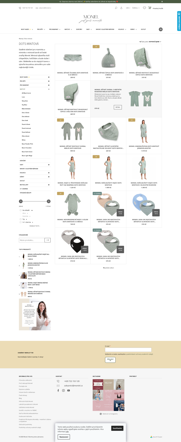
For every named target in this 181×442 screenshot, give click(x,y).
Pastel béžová (26, 132)
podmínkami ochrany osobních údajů (140, 354)
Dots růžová (25, 112)
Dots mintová (26, 109)
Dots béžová (25, 116)
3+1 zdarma (24, 189)
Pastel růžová (26, 124)
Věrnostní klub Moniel (26, 401)
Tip (25, 219)
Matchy (22, 89)
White (23, 140)
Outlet (22, 181)
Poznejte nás (23, 386)
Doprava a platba (24, 389)
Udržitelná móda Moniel (26, 407)
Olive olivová (25, 136)
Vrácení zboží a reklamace (27, 392)
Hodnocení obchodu (25, 416)
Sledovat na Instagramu (110, 414)
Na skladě (28, 210)
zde (67, 431)
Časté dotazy (23, 395)
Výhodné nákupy (25, 193)
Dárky (22, 177)
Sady (21, 165)
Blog (20, 398)
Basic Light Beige (27, 155)
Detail (118, 107)
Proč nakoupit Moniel (25, 383)
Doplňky (23, 161)
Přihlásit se (110, 359)
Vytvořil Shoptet (157, 437)
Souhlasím (117, 428)
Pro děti (23, 81)
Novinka (26, 216)
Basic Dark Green (27, 152)
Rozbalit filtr (34, 226)
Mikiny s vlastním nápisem (29, 169)
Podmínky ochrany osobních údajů (30, 427)
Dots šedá (25, 120)
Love (23, 97)
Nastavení (63, 437)
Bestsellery (24, 185)
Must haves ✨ (25, 77)
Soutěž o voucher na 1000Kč (28, 410)
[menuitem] (27, 29)
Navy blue (25, 101)
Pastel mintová (26, 128)
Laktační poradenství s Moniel (28, 404)
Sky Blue (24, 105)
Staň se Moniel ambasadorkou (28, 413)
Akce (25, 213)
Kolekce (23, 173)
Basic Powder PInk (27, 144)
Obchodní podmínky (25, 424)
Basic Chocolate (26, 148)
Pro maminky (24, 85)
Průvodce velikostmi (25, 380)
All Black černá (26, 93)
